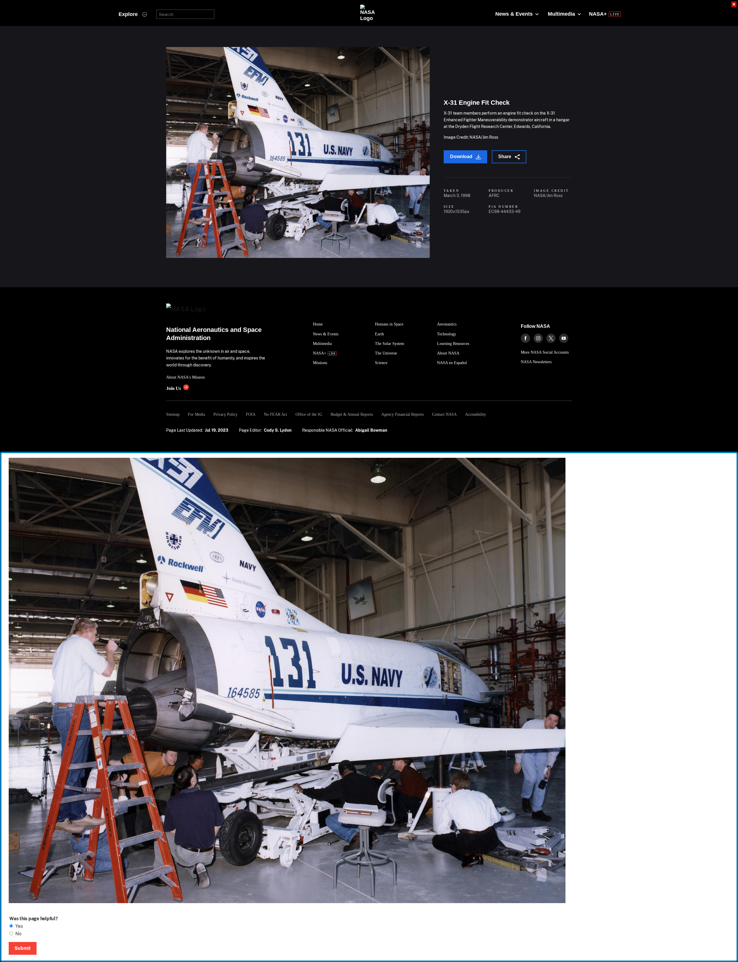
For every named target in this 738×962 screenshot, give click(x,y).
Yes (19, 926)
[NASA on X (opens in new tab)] (551, 338)
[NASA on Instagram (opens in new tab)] (538, 338)
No (18, 933)
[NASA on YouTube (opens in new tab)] (563, 338)
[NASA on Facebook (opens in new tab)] (525, 338)
